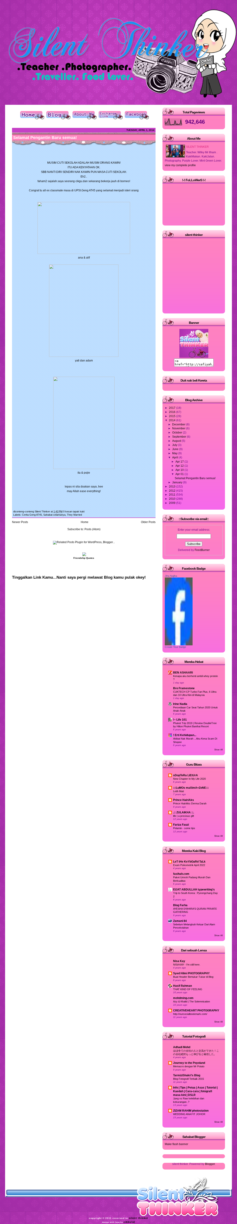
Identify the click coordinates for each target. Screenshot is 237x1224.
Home (84, 522)
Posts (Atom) (92, 529)
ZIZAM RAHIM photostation (191, 1110)
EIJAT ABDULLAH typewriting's (194, 889)
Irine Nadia (180, 704)
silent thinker (138, 1218)
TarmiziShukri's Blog (186, 1075)
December (179, 424)
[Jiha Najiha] (179, 644)
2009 (172, 503)
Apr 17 (179, 461)
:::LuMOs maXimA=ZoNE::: (191, 787)
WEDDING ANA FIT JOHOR (189, 1114)
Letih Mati (178, 791)
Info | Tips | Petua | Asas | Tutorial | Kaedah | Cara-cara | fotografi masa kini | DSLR (195, 1091)
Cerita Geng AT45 (32, 514)
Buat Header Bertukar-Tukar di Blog (193, 976)
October (177, 432)
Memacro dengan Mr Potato (188, 1066)
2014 (172, 420)
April (175, 457)
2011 (172, 494)
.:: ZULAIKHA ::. (183, 812)
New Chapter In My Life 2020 (189, 778)
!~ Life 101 (180, 719)
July (175, 445)
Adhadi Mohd (181, 1047)
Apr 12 (179, 465)
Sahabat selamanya (54, 514)
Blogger (210, 1164)
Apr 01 (179, 474)
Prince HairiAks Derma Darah (189, 803)
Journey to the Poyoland (189, 1063)
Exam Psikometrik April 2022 (189, 865)
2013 (172, 486)
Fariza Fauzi (181, 824)
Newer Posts (20, 522)
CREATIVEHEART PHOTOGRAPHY (196, 1010)
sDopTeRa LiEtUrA (185, 775)
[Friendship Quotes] (84, 555)
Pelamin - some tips (184, 828)
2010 (172, 498)
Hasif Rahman (182, 985)
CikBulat (129, 1222)
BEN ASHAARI (183, 672)
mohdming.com (183, 998)
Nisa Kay (179, 961)
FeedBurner (202, 550)
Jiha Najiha (171, 575)
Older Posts (148, 522)
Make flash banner (176, 1144)
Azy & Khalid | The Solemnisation (191, 1001)
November (179, 428)
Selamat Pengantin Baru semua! (45, 137)
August (177, 440)
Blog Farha (180, 905)
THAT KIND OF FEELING (187, 989)
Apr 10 (179, 470)
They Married (74, 514)
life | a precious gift (183, 816)
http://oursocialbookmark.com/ (190, 1014)
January (177, 482)
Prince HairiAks (183, 800)
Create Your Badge (175, 647)
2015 (172, 416)
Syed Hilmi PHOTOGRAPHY (191, 973)
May (175, 453)
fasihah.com (181, 873)
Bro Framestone (184, 688)
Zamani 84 (180, 921)
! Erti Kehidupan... (184, 735)
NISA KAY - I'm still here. (186, 964)
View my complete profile (180, 165)
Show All (218, 750)
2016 (172, 412)
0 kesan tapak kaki (73, 511)
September (179, 436)
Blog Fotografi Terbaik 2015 (188, 1078)
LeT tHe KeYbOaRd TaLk (189, 861)
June (175, 449)
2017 (172, 407)
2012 (172, 490)
